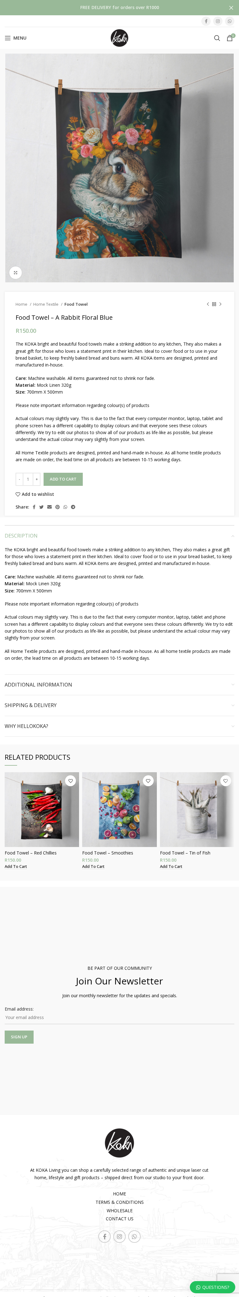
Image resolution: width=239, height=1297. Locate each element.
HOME (119, 1194)
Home (22, 304)
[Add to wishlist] (70, 780)
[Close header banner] (231, 7)
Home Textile (46, 304)
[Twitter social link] (41, 507)
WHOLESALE (120, 1210)
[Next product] (220, 304)
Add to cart (63, 479)
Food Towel (76, 304)
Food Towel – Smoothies (107, 853)
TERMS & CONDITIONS (120, 1202)
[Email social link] (49, 507)
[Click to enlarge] (15, 272)
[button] (16, 866)
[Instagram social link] (218, 21)
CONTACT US (120, 1219)
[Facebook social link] (206, 21)
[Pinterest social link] (58, 507)
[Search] (217, 38)
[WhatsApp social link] (229, 21)
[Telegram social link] (73, 507)
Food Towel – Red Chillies (31, 853)
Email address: (19, 1009)
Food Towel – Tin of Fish (185, 853)
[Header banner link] (110, 7)
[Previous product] (208, 304)
